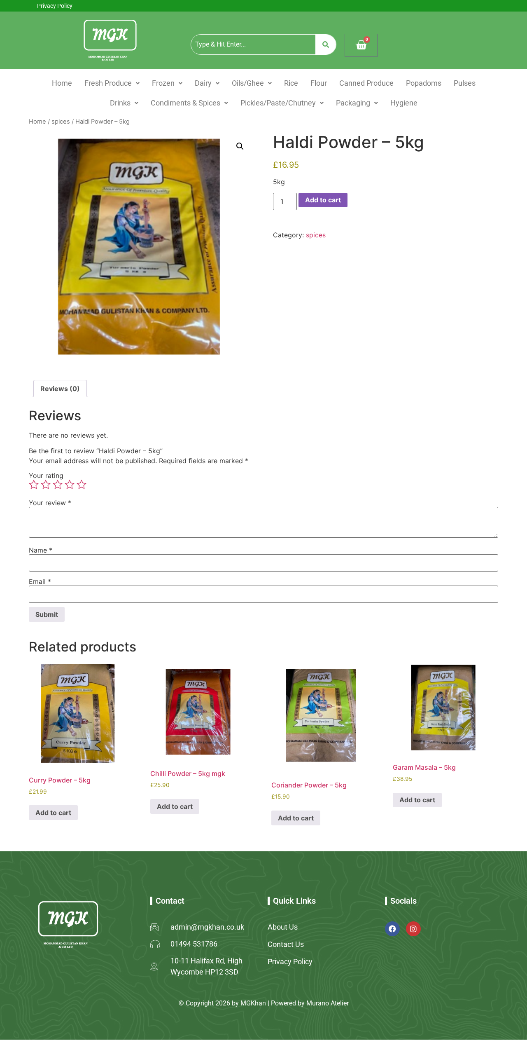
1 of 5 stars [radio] (34, 485)
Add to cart (323, 200)
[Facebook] (392, 928)
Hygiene (403, 102)
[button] (112, 83)
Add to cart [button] (53, 812)
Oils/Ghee (248, 83)
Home (62, 83)
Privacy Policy (54, 5)
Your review (50, 502)
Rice (291, 83)
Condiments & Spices (185, 102)
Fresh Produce (108, 83)
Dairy (203, 83)
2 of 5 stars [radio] (46, 485)
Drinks (120, 102)
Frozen (163, 83)
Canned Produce (366, 83)
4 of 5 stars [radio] (70, 485)
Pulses (465, 83)
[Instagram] (413, 928)
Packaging (353, 102)
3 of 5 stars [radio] (58, 485)
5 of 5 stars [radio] (81, 485)
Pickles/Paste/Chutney (278, 102)
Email (40, 581)
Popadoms (423, 83)
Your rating (46, 475)
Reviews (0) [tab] (60, 388)
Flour (318, 83)
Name (40, 550)
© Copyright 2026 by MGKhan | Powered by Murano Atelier (264, 1003)
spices (60, 121)
